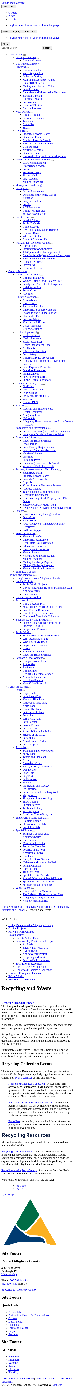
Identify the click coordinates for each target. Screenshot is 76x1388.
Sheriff (26, 127)
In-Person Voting (32, 76)
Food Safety (29, 354)
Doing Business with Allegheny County (38, 578)
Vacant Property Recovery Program (42, 485)
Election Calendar (33, 95)
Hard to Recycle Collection (38, 613)
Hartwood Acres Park (35, 702)
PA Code (21, 1185)
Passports (28, 456)
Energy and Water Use (35, 947)
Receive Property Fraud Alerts (39, 504)
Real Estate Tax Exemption (38, 542)
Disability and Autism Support (39, 312)
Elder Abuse (29, 520)
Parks (19, 689)
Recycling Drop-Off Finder (17, 1002)
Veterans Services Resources (38, 568)
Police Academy (32, 172)
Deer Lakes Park (32, 696)
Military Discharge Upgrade (38, 565)
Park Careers (30, 728)
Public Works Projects (35, 584)
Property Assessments (35, 478)
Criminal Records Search (37, 140)
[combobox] (19, 31)
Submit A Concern (26, 571)
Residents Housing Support (38, 673)
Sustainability (23, 600)
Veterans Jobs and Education (39, 555)
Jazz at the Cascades (34, 846)
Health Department (26, 332)
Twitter (12, 1366)
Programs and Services (35, 201)
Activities (21, 747)
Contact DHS (30, 402)
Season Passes (31, 724)
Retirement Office (33, 268)
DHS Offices (30, 392)
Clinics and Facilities (34, 351)
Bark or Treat (30, 868)
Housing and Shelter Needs (38, 408)
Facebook (13, 1356)
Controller (28, 124)
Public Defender (32, 223)
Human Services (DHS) (29, 383)
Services (13, 1334)
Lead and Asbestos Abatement (39, 450)
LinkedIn (13, 1369)
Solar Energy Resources (36, 609)
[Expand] (24, 55)
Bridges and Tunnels (34, 651)
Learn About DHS (33, 389)
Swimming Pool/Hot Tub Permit (41, 463)
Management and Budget (30, 185)
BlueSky (13, 1372)
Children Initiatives (33, 277)
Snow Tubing (30, 801)
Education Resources (34, 546)
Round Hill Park (32, 709)
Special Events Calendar (36, 875)
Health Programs (32, 338)
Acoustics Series (32, 836)
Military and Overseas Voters (39, 86)
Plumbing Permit (32, 459)
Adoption (28, 293)
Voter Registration (33, 73)
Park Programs (31, 811)
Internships (29, 264)
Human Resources (33, 261)
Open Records (31, 153)
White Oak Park (32, 718)
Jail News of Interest (34, 213)
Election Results (32, 70)
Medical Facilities (32, 558)
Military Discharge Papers (37, 562)
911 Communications (34, 162)
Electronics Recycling (41, 1102)
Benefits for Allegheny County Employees (46, 255)
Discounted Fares (32, 316)
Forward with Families (28, 597)
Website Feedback (46, 1378)
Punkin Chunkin (32, 865)
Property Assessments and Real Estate (37, 469)
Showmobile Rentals (34, 824)
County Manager (32, 60)
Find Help (28, 386)
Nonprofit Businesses (34, 677)
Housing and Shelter (34, 322)
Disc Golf (28, 772)
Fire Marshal (30, 175)
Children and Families (28, 274)
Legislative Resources (35, 117)
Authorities (29, 664)
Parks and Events (18, 686)
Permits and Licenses (27, 437)
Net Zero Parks (31, 590)
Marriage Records (33, 149)
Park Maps (29, 737)
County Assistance (26, 296)
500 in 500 (29, 418)
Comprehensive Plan (34, 661)
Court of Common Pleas (36, 239)
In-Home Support (32, 530)
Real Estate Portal (32, 472)
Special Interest (31, 804)
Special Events (24, 830)
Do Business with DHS (36, 395)
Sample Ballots (31, 89)
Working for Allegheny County (33, 242)
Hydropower (30, 950)
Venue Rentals (24, 887)
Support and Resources (35, 629)
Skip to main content (12, 2)
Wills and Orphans (33, 236)
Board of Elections (33, 105)
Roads (26, 648)
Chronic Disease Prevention (38, 357)
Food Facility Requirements (38, 447)
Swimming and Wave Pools (38, 750)
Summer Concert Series (36, 833)
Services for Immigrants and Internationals (46, 431)
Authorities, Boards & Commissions (28, 1315)
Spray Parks (29, 753)
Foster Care (29, 290)
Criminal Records (32, 232)
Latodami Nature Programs (38, 814)
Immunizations (31, 373)
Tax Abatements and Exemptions (41, 491)
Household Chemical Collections (26, 1083)
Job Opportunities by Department (41, 252)
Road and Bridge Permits (37, 440)
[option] (41, 25)
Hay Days (28, 855)
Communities (30, 670)
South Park (29, 715)
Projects (12, 1331)
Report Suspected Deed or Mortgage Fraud (47, 507)
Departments (15, 1321)
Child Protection (32, 287)
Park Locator (30, 721)
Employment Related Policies (39, 258)
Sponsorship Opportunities (37, 884)
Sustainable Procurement (36, 960)
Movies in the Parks (34, 843)
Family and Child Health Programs (42, 284)
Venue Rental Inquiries (35, 900)
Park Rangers (30, 744)
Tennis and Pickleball (34, 756)
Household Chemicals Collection (41, 616)
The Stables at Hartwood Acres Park (43, 894)
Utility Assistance (32, 328)
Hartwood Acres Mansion (37, 891)
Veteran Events (31, 552)
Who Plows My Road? (35, 641)
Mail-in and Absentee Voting (39, 79)
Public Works (23, 632)
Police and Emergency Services (33, 159)
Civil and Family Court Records (40, 229)
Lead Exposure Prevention (37, 367)
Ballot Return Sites (33, 82)
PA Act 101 (22, 1188)
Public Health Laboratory (37, 379)
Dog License (30, 443)
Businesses (29, 667)
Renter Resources (32, 411)
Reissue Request (32, 108)
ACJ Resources (31, 207)
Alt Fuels (28, 944)
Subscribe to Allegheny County (18, 1289)
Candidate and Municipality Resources (44, 92)
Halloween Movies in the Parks (40, 862)
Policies (27, 204)
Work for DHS (31, 399)
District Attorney (32, 220)
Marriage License (32, 453)
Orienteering (30, 788)
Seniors (20, 510)
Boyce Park (29, 693)
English (33, 25)
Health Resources (32, 341)
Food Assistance (32, 319)
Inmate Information (33, 191)
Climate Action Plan (34, 603)
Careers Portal (30, 245)
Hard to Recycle (17, 1102)
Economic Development (29, 657)
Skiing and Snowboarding (37, 798)
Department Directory (28, 63)
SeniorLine (29, 517)
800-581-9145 (18, 1280)
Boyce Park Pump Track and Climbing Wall (47, 587)
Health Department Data (36, 344)
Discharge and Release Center (39, 194)
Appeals (27, 482)
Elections (21, 66)
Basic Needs (30, 303)
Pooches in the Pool (34, 849)
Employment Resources (36, 549)
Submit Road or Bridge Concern (41, 635)
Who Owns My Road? (35, 638)
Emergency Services (34, 165)
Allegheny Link (31, 415)
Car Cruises (29, 839)
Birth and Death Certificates (38, 143)
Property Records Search (36, 133)
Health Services (31, 335)
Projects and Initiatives (21, 574)
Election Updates (32, 98)
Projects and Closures (35, 645)
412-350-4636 (9, 1283)
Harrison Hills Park (33, 699)
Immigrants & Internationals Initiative (43, 434)
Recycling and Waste (34, 957)
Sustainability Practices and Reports (42, 606)
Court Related (23, 216)
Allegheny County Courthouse (40, 897)
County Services (17, 271)
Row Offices (23, 111)
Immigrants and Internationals (32, 427)
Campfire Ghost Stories (36, 859)
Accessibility (30, 300)
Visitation (28, 197)
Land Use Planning (33, 680)
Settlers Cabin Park (33, 712)
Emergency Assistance (35, 539)
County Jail (22, 188)
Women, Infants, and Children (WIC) (43, 280)
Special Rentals (31, 827)
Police (26, 169)
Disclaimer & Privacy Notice (17, 1378)
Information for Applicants (37, 248)
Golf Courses (30, 779)
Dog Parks (28, 776)
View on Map (9, 1274)
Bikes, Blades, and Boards (37, 766)
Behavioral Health (33, 306)
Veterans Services (25, 533)
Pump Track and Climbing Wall (40, 792)
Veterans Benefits (32, 536)
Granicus (57, 1384)
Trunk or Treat (31, 871)
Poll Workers (30, 101)
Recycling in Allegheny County (19, 1170)
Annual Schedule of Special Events (42, 878)
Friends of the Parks (34, 734)
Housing (20, 405)
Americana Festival (33, 852)
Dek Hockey (30, 769)
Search (5, 47)
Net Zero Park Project (35, 953)
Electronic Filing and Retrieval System (44, 156)
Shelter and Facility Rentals (31, 817)
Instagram (13, 1359)
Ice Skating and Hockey (36, 785)
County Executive (26, 57)
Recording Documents (35, 494)
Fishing (27, 782)
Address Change (32, 488)
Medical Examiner (33, 181)
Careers (12, 1318)
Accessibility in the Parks (37, 731)
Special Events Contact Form (39, 881)
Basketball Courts (32, 763)
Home (4, 906)
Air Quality (29, 347)
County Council (31, 114)
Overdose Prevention (34, 370)
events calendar (23, 1077)
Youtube (13, 1362)
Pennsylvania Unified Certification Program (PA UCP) (42, 624)
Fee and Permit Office (35, 376)
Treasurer (28, 121)
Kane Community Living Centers (41, 514)
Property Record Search (36, 475)
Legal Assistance (32, 325)
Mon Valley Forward (34, 683)
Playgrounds (30, 795)
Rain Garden (30, 593)
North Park (29, 705)
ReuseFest (14, 1121)
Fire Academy (30, 178)
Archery (27, 760)
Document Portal (32, 137)
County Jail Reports (34, 210)
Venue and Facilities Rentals (38, 466)
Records (20, 130)
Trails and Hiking (32, 808)
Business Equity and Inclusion (32, 619)
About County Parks (34, 740)
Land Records (30, 146)
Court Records (31, 226)
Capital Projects (24, 581)
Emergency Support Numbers (39, 309)
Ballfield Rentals (32, 820)
